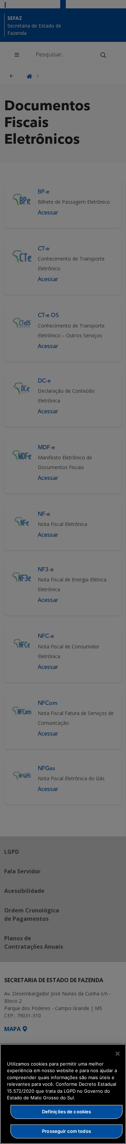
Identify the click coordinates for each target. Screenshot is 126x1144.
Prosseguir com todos (66, 1131)
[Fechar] (117, 1053)
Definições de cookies (66, 1111)
